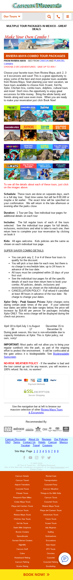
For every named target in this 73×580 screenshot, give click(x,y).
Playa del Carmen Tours (22, 506)
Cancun (52, 442)
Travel (36, 445)
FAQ (8, 442)
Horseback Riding (22, 558)
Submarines (50, 536)
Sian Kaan (50, 545)
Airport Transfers (22, 485)
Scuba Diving (22, 566)
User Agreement (57, 467)
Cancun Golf (22, 549)
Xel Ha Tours (22, 523)
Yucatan (25, 445)
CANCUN (44, 61)
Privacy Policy (36, 469)
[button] (68, 16)
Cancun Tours (51, 497)
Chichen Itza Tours (22, 519)
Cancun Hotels (22, 476)
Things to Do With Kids (50, 493)
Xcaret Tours (50, 523)
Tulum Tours (50, 519)
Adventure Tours (50, 515)
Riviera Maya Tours (50, 506)
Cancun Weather (50, 489)
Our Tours (10, 16)
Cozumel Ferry (50, 485)
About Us (34, 439)
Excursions (51, 540)
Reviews (46, 439)
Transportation (50, 480)
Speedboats (22, 536)
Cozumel (51, 558)
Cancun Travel (22, 480)
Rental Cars (51, 476)
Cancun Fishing (22, 562)
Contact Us (29, 442)
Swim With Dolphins (22, 527)
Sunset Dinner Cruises (22, 540)
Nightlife (22, 545)
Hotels (42, 442)
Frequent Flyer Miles (22, 497)
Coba (22, 553)
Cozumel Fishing (50, 562)
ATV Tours (50, 549)
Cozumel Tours (22, 489)
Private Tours (22, 493)
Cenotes (51, 553)
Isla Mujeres (50, 527)
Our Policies (61, 439)
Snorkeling (50, 566)
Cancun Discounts (15, 439)
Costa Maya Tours (22, 502)
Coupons (47, 445)
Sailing (51, 532)
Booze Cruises (22, 532)
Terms (16, 442)
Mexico (64, 442)
